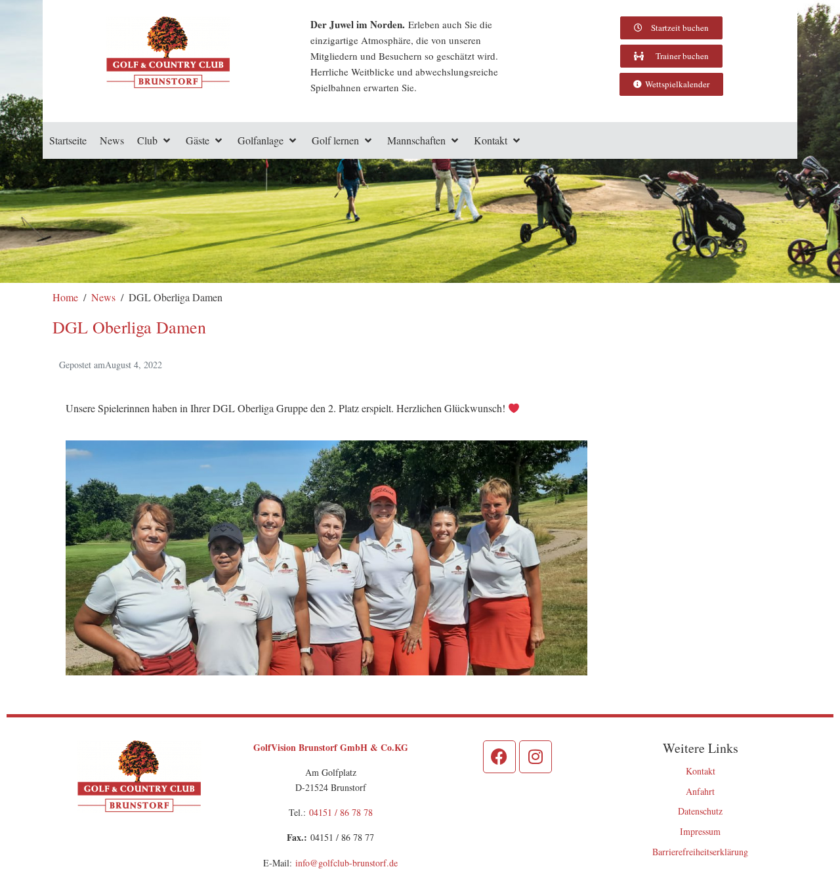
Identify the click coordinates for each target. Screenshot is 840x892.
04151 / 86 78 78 (341, 812)
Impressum (700, 831)
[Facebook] (499, 756)
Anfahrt (700, 791)
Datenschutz (700, 811)
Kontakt (700, 771)
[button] (155, 140)
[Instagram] (535, 756)
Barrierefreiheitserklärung (700, 851)
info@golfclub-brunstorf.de (346, 863)
